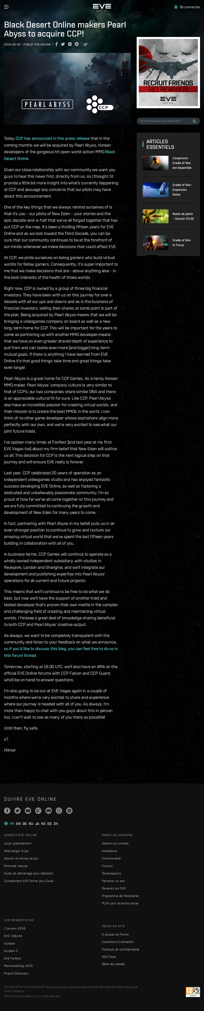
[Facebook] (7, 810)
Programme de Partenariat (120, 896)
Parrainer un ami (113, 881)
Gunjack (9, 943)
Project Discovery (16, 973)
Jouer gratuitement (17, 843)
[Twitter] (17, 810)
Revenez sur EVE (114, 888)
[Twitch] (38, 810)
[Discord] (48, 810)
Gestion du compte (115, 843)
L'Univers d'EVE (15, 928)
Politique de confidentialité (120, 949)
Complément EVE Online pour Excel (29, 881)
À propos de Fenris (115, 934)
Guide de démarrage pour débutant (28, 873)
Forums (107, 866)
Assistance (109, 851)
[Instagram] (59, 810)
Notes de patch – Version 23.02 (183, 216)
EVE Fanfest (12, 958)
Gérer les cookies (113, 964)
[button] (187, 7)
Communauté (111, 858)
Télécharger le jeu (16, 851)
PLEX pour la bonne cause (120, 903)
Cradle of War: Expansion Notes (182, 189)
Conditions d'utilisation (118, 941)
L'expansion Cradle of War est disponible (182, 163)
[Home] (102, 10)
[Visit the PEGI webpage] (193, 992)
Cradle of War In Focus (182, 242)
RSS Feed (109, 956)
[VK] (69, 810)
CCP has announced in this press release (53, 138)
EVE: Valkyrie (13, 936)
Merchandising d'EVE (18, 965)
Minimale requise (16, 866)
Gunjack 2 (11, 950)
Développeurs (111, 873)
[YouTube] (28, 810)
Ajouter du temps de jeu (21, 858)
